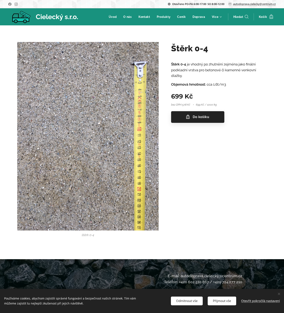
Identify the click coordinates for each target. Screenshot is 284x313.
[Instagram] (16, 4)
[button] (241, 17)
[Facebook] (9, 4)
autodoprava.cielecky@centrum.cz (254, 4)
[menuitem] (114, 17)
